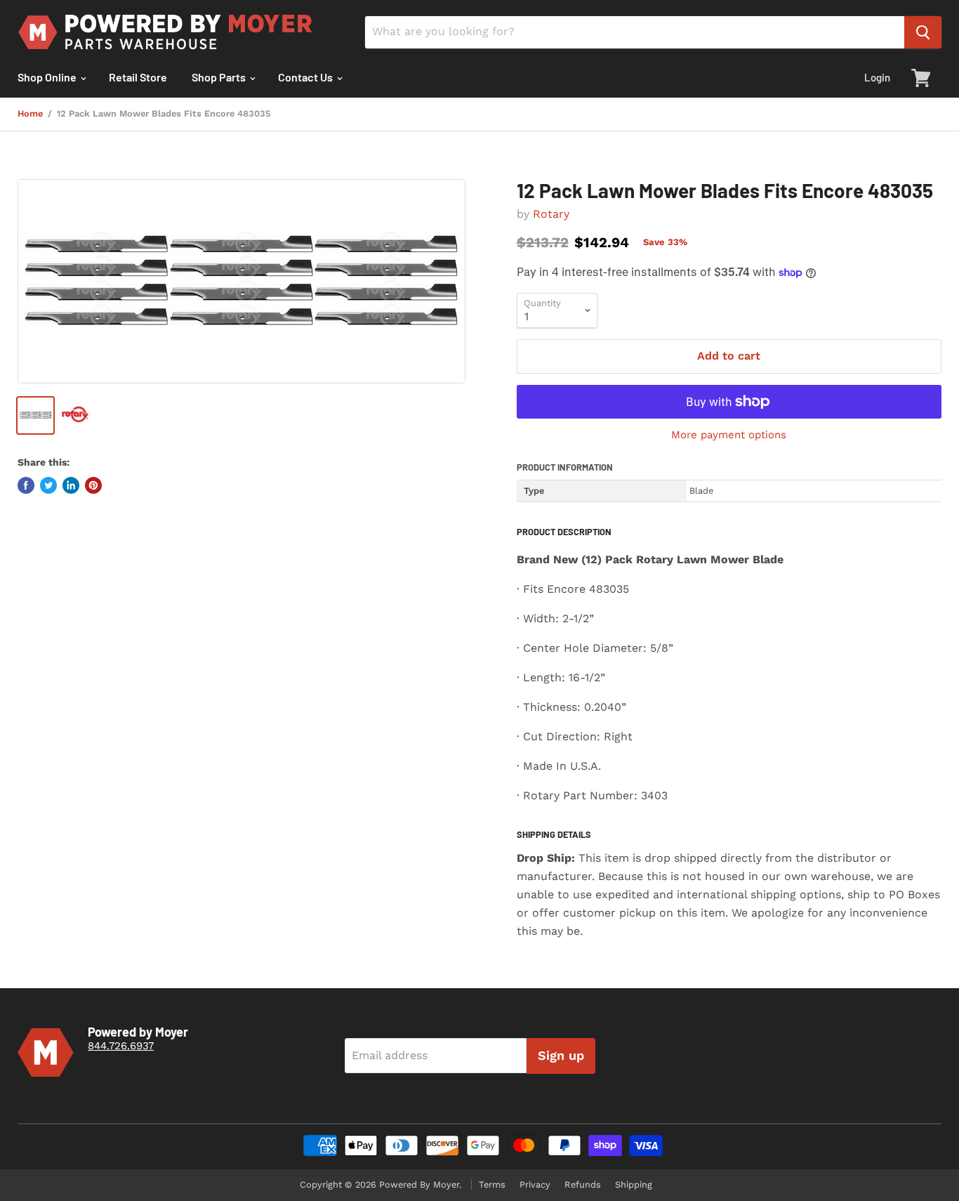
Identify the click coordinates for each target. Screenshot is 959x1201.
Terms (492, 1184)
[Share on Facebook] (26, 485)
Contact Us (306, 77)
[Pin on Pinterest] (93, 485)
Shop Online (48, 77)
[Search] (922, 32)
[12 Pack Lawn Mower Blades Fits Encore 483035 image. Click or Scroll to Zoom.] (241, 281)
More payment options (728, 435)
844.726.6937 (121, 1045)
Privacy (535, 1184)
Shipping (633, 1184)
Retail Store (138, 77)
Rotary (551, 214)
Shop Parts (220, 77)
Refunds (582, 1184)
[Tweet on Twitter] (48, 485)
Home (30, 114)
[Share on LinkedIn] (70, 485)
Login (877, 77)
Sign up (561, 1055)
